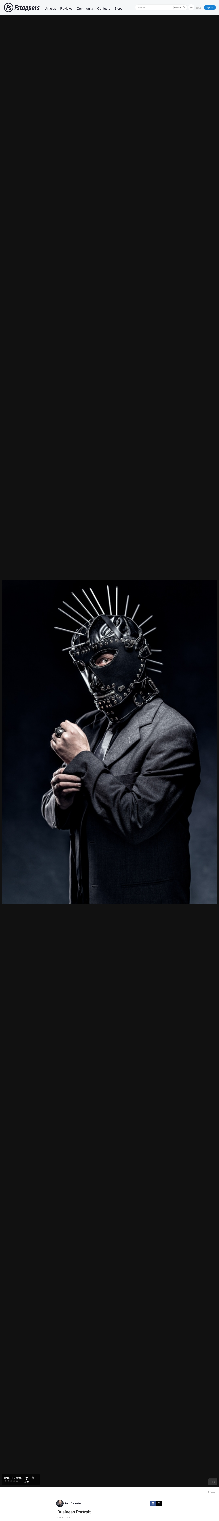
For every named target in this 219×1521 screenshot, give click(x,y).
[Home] (22, 7)
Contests (103, 8)
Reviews (66, 8)
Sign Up (209, 7)
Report (212, 1492)
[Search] (184, 7)
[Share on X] (159, 1503)
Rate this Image (13, 1477)
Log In (198, 7)
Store (118, 8)
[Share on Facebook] (153, 1503)
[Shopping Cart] (191, 7)
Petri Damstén (73, 1503)
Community (85, 8)
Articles (50, 8)
